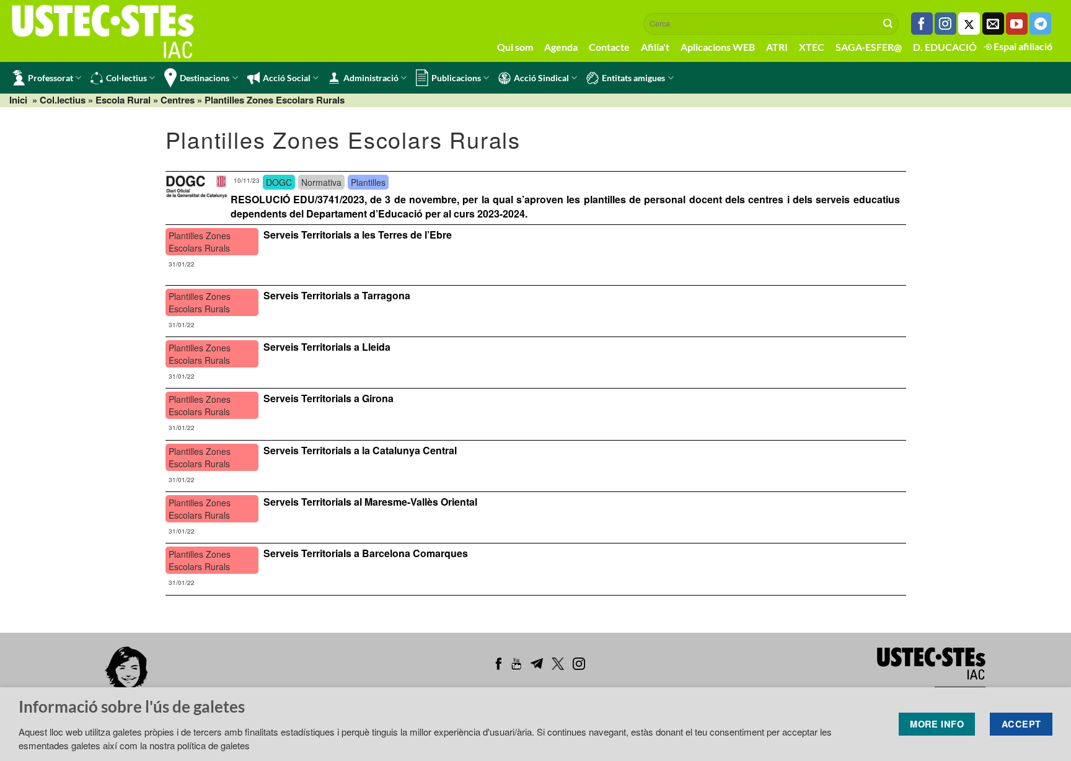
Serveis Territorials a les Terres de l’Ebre (357, 234)
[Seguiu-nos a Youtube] (1017, 23)
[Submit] (888, 23)
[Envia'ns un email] (993, 23)
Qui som (515, 47)
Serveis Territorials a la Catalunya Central (360, 450)
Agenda (561, 47)
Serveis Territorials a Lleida (326, 347)
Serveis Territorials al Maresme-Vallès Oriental (370, 502)
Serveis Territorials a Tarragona (336, 295)
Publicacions (456, 78)
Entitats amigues (633, 78)
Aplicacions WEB (718, 47)
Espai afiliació (1022, 46)
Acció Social (287, 78)
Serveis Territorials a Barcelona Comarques (365, 553)
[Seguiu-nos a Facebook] (922, 23)
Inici (18, 100)
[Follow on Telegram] (1040, 23)
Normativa (321, 182)
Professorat (50, 78)
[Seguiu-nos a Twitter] (969, 23)
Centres (178, 100)
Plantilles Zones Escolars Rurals (275, 100)
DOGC (279, 182)
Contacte (609, 47)
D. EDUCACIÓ (945, 47)
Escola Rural (123, 100)
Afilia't (655, 47)
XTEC (811, 47)
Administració (371, 78)
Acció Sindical (541, 78)
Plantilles (368, 182)
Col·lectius (126, 78)
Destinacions (204, 78)
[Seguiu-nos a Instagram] (945, 23)
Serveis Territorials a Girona (328, 398)
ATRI (777, 47)
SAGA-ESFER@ (868, 47)
